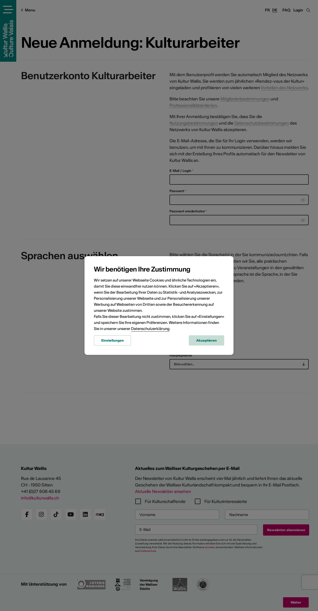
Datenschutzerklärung (150, 328)
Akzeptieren (206, 340)
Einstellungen (112, 340)
